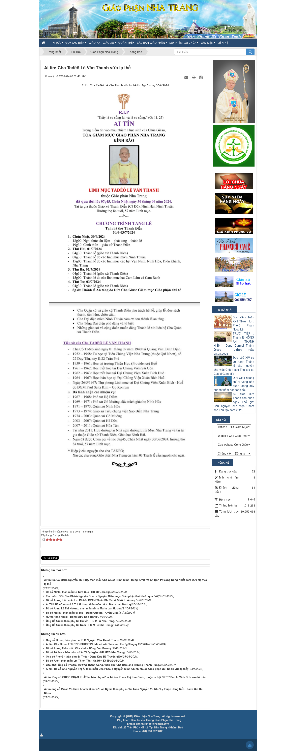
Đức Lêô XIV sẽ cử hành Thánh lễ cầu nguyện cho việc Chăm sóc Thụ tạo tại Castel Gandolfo (234, 365)
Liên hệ (223, 43)
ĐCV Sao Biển (75, 43)
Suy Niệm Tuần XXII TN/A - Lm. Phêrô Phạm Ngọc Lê (243, 323)
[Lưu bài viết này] (201, 77)
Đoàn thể (125, 43)
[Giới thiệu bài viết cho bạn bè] (186, 77)
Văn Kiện (207, 43)
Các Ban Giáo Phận (151, 43)
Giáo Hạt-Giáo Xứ (101, 43)
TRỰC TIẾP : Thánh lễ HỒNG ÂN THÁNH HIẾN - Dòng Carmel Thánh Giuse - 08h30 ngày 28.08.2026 (234, 343)
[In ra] (194, 77)
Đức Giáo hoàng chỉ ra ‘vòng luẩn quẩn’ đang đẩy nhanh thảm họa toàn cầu (234, 384)
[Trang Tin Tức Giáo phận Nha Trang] (148, 19)
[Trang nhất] (43, 43)
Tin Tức (55, 43)
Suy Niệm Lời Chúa (182, 43)
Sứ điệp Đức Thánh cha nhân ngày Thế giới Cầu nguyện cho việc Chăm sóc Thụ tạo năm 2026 (234, 402)
